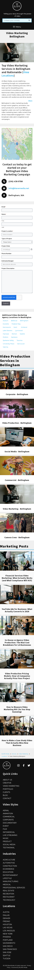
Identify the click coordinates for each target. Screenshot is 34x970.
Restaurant (9, 897)
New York (7, 934)
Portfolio (8, 789)
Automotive (9, 863)
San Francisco (10, 949)
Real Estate (8, 891)
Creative (7, 783)
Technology (9, 900)
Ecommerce (8, 869)
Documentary (10, 823)
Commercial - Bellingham (17, 480)
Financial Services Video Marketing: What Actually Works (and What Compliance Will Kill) (17, 578)
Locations (4, 756)
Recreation (8, 894)
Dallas (6, 915)
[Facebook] (23, 765)
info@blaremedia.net (18, 188)
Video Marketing (23, 754)
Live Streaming (10, 835)
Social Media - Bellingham (17, 451)
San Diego (8, 946)
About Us (7, 780)
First (3, 221)
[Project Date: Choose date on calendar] (31, 249)
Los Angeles (9, 931)
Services (14, 754)
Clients (6, 792)
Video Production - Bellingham (17, 423)
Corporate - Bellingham (17, 394)
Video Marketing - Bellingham (17, 509)
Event (6, 826)
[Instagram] (18, 765)
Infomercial (9, 832)
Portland (8, 940)
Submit (5, 303)
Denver (6, 918)
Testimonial (9, 848)
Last (3, 227)
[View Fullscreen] (4, 130)
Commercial (9, 817)
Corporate (8, 820)
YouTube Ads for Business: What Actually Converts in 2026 (17, 610)
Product (7, 841)
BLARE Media (5, 754)
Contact (7, 798)
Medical (7, 884)
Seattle (6, 955)
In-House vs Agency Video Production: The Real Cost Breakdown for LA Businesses (17, 642)
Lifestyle (7, 878)
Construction (10, 866)
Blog (5, 795)
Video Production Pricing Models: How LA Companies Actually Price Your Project (17, 676)
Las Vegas (7, 927)
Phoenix (7, 937)
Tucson (6, 958)
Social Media (9, 844)
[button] (17, 144)
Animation (8, 813)
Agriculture (9, 860)
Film (5, 829)
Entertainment (10, 875)
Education (8, 872)
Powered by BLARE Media (19, 967)
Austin (6, 912)
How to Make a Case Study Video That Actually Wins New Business (17, 742)
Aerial (6, 810)
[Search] (29, 20)
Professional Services (14, 888)
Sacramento (9, 943)
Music (5, 838)
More (30, 101)
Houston (7, 924)
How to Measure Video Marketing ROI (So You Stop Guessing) (17, 709)
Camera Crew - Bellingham (17, 537)
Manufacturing (10, 881)
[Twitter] (29, 765)
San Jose (7, 952)
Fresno (6, 921)
